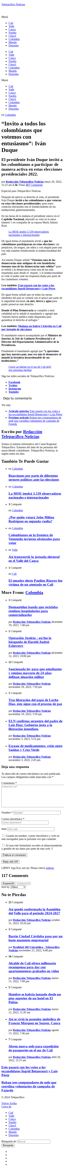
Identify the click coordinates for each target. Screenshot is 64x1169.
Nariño (12, 32)
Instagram (15, 388)
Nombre (7, 812)
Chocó (12, 35)
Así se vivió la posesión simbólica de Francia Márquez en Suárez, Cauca (34, 1021)
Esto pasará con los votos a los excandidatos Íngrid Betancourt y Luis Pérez (28, 287)
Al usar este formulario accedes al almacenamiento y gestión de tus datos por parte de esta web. (31, 847)
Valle (11, 26)
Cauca (12, 29)
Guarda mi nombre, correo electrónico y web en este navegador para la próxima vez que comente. (30, 837)
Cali (11, 22)
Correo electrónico (12, 818)
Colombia (14, 39)
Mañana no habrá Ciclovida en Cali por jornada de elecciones (31, 328)
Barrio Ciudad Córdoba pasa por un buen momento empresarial (36, 938)
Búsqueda (8, 1145)
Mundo (13, 42)
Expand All (8, 883)
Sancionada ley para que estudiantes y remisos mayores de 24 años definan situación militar (35, 673)
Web (4, 829)
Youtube (14, 391)
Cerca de (6, 1106)
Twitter (13, 385)
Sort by (5, 886)
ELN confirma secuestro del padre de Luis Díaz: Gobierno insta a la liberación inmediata (35, 725)
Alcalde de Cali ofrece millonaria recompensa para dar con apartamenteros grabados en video (34, 967)
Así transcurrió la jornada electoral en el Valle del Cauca (34, 559)
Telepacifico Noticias (13, 4)
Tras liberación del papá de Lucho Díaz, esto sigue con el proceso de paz (35, 702)
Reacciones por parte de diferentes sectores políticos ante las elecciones (34, 477)
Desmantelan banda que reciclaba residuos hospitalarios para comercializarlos (33, 611)
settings (50, 867)
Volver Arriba (9, 1103)
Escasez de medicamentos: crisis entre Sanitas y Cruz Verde (35, 748)
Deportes (14, 45)
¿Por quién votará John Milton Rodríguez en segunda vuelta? (31, 519)
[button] (32, 17)
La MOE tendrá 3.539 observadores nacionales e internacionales (29, 233)
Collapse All (23, 883)
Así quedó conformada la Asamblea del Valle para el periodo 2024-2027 (34, 911)
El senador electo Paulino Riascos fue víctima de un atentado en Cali (35, 582)
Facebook (14, 382)
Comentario (9, 783)
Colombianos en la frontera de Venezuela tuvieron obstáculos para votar (34, 539)
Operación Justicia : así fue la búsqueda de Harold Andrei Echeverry (30, 642)
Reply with (10, 861)
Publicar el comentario (14, 855)
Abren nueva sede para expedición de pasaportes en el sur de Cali (34, 1048)
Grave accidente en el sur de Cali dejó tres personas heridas (30, 368)
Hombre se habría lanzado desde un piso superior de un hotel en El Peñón (35, 998)
